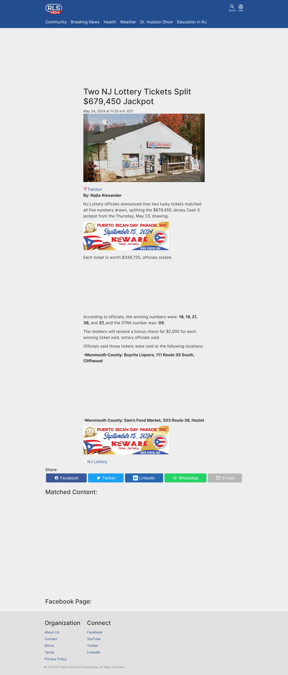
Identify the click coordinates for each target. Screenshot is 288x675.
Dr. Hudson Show (156, 22)
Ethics (49, 646)
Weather (128, 22)
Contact (51, 639)
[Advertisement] (144, 55)
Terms (49, 652)
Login (241, 10)
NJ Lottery (97, 461)
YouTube (94, 639)
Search (232, 10)
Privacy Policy (56, 659)
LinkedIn (146, 478)
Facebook (69, 478)
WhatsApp (188, 478)
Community (56, 22)
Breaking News (85, 22)
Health (110, 22)
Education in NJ (192, 22)
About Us (52, 632)
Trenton (94, 189)
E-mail (227, 478)
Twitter (108, 478)
